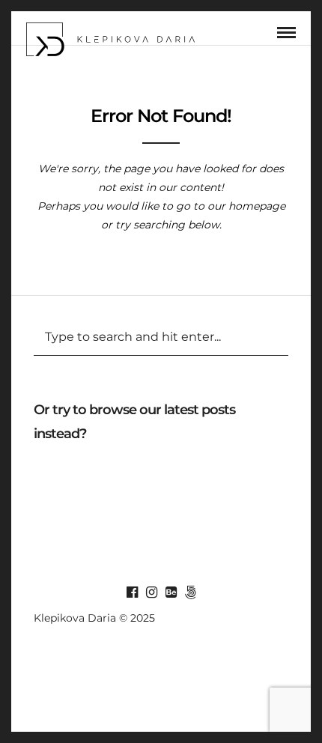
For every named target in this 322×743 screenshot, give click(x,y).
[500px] (190, 592)
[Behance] (171, 592)
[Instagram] (151, 592)
